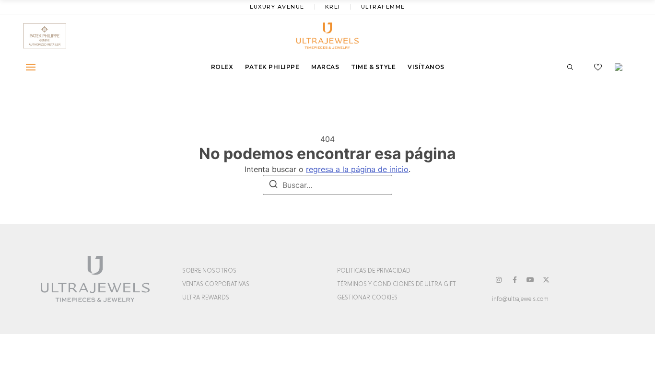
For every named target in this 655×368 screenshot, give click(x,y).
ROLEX (222, 66)
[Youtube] (530, 280)
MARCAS (325, 66)
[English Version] (622, 67)
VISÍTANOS (426, 66)
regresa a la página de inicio (357, 169)
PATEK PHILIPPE (272, 66)
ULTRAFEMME (383, 6)
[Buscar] (273, 185)
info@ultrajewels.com (520, 299)
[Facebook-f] (514, 280)
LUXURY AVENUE (277, 6)
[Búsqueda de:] (327, 185)
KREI (332, 6)
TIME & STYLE (373, 66)
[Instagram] (498, 280)
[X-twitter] (546, 280)
